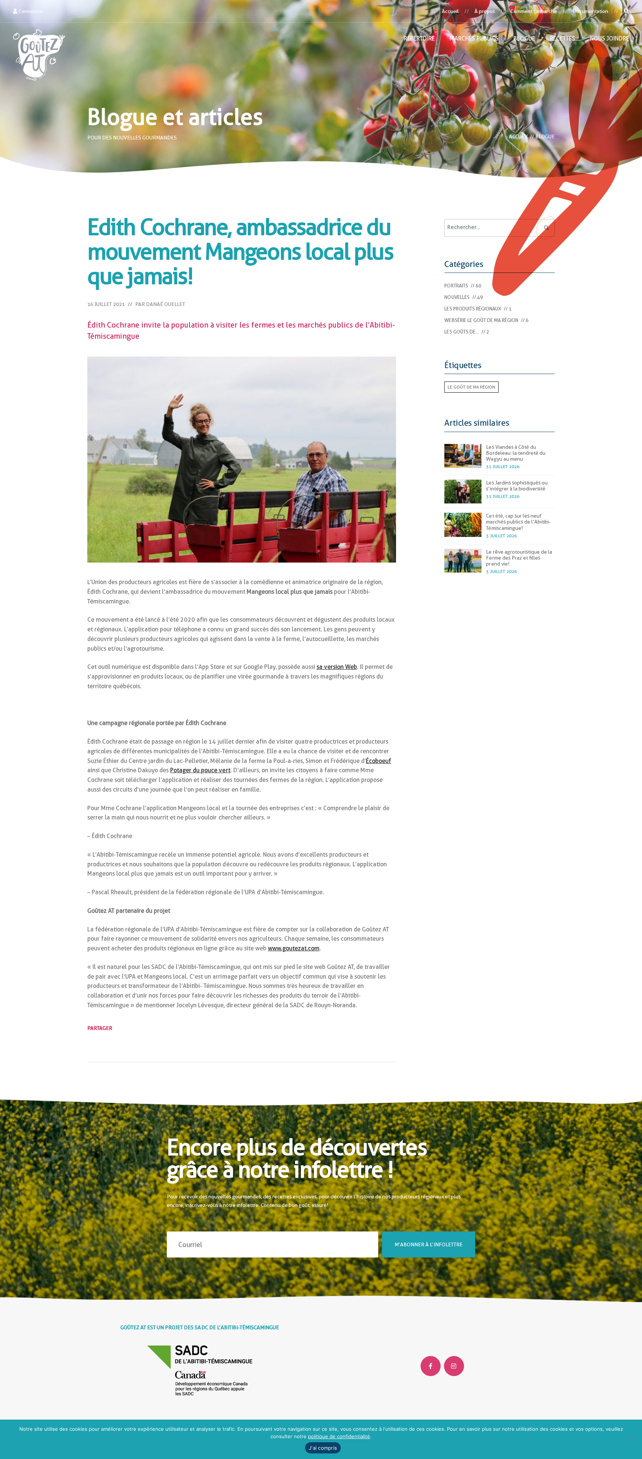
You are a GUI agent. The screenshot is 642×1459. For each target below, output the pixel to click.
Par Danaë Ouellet (160, 304)
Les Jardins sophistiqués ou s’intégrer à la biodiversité (516, 486)
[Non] (632, 1439)
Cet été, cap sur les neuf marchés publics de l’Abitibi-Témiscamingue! (518, 522)
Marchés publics (474, 38)
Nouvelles (456, 297)
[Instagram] (454, 1366)
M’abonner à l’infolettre (429, 1244)
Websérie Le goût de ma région (481, 320)
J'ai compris (323, 1448)
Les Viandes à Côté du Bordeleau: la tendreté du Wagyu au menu (515, 453)
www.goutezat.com (294, 948)
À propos (484, 11)
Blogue (524, 38)
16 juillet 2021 (106, 304)
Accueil (450, 11)
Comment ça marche (533, 11)
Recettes (562, 38)
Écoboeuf (378, 760)
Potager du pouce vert (200, 770)
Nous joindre (609, 38)
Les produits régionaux (472, 309)
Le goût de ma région (471, 387)
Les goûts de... (461, 332)
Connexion (30, 11)
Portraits (456, 286)
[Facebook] (431, 1366)
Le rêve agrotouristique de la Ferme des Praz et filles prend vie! (519, 558)
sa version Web (337, 666)
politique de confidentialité (339, 1436)
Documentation (590, 11)
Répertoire (419, 38)
